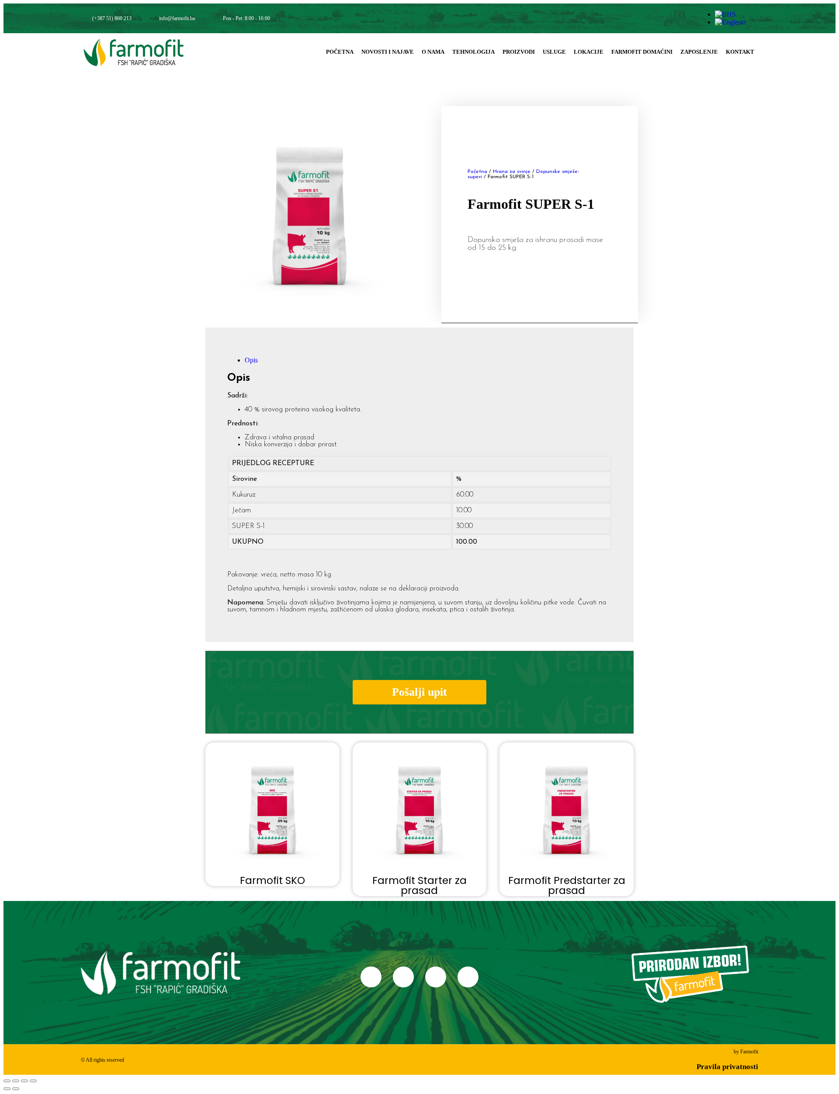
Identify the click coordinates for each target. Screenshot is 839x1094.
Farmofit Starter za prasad (419, 885)
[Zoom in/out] (6, 1081)
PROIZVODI (519, 51)
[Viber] (687, 18)
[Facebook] (371, 976)
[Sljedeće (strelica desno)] (15, 1088)
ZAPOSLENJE (699, 51)
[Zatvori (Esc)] (33, 1081)
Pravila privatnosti (727, 1067)
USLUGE (554, 51)
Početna (477, 171)
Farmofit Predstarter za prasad (566, 885)
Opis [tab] (251, 360)
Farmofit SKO (272, 880)
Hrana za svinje (511, 171)
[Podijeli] (24, 1081)
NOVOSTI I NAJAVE (387, 51)
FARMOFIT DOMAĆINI (642, 51)
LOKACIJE (588, 51)
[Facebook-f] (629, 18)
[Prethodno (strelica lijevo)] (6, 1088)
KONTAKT (740, 51)
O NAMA (433, 51)
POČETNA (340, 51)
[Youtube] (668, 18)
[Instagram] (648, 18)
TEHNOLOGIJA (473, 51)
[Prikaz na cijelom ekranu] (15, 1081)
